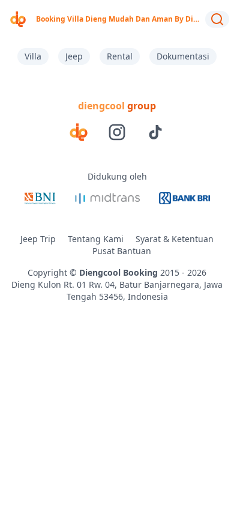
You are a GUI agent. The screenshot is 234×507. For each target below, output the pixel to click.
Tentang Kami (96, 238)
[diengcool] (18, 19)
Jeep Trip (38, 238)
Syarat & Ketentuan (175, 238)
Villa (33, 56)
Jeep (74, 56)
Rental (120, 56)
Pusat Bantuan (121, 251)
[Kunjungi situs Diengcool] (78, 132)
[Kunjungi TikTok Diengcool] (155, 132)
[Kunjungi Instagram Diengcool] (117, 132)
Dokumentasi (183, 56)
